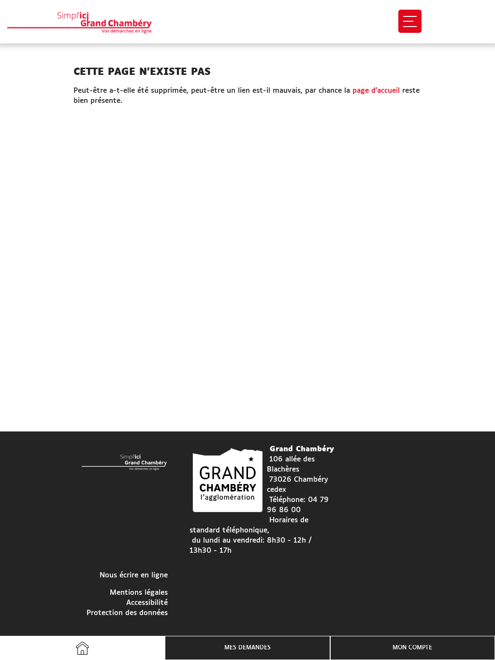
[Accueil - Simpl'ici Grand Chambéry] (88, 22)
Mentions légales (139, 592)
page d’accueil (376, 90)
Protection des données (127, 613)
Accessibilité (147, 602)
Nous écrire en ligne (134, 575)
